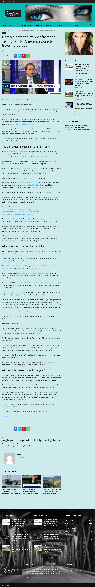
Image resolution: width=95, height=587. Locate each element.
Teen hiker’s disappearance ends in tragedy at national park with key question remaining (52, 491)
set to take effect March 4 (32, 185)
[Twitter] (20, 56)
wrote (49, 221)
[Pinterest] (24, 56)
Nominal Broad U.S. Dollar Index (15, 151)
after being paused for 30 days (42, 187)
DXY (28, 161)
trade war (6, 219)
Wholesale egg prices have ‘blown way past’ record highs (21, 212)
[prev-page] (3, 499)
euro (26, 156)
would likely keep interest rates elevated (29, 273)
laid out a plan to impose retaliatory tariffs (28, 168)
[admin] (3, 51)
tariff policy (55, 109)
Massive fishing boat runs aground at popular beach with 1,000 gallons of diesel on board (11, 491)
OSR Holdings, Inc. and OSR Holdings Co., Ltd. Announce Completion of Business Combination (47, 442)
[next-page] (6, 499)
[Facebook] (15, 56)
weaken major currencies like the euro (22, 124)
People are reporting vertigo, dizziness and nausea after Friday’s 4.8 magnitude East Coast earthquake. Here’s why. (78, 127)
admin (8, 51)
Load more (78, 114)
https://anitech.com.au (22, 457)
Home (3, 30)
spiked (53, 197)
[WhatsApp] (28, 56)
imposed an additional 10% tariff (27, 182)
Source (4, 416)
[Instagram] (71, 571)
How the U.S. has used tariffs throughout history (18, 214)
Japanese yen (47, 156)
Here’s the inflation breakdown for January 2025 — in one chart (23, 209)
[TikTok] (76, 571)
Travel (8, 30)
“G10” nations (21, 292)
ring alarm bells (17, 109)
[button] (91, 25)
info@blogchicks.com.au (40, 578)
